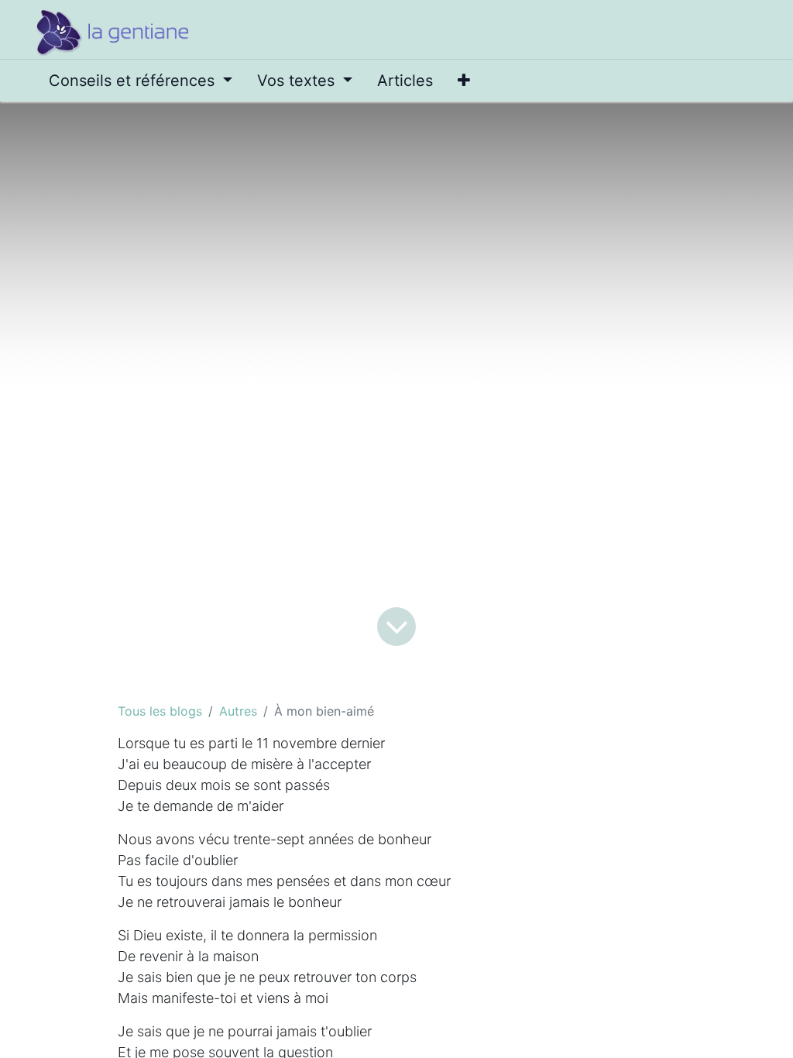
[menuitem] (140, 80)
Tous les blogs (160, 711)
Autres (238, 711)
